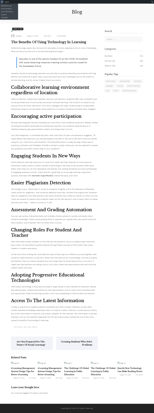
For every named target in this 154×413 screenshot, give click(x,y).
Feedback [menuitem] (4, 17)
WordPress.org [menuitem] (6, 6)
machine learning (133, 86)
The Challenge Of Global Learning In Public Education (76, 371)
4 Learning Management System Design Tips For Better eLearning (23, 371)
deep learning (125, 81)
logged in (27, 393)
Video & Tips (17, 29)
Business (124, 56)
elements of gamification (42, 176)
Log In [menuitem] (7, 2)
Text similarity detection (46, 192)
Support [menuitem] (4, 14)
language (109, 86)
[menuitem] (2, 2)
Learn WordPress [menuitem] (7, 12)
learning (27, 327)
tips (107, 90)
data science (110, 81)
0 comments (61, 36)
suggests (88, 135)
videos (34, 327)
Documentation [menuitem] (6, 9)
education (18, 327)
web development (129, 90)
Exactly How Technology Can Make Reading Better (130, 369)
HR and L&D (124, 61)
